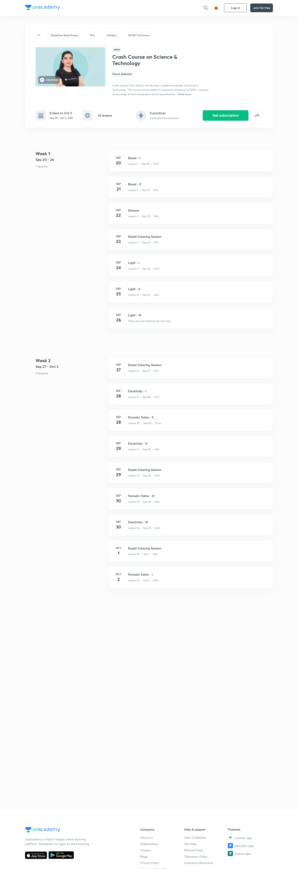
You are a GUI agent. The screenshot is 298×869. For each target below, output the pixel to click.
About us (146, 837)
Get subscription (225, 115)
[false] (257, 115)
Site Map (190, 844)
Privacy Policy (149, 863)
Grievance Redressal (198, 863)
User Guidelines (195, 837)
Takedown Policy (195, 856)
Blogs (144, 856)
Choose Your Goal (92, 7)
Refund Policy (193, 850)
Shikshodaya (149, 844)
